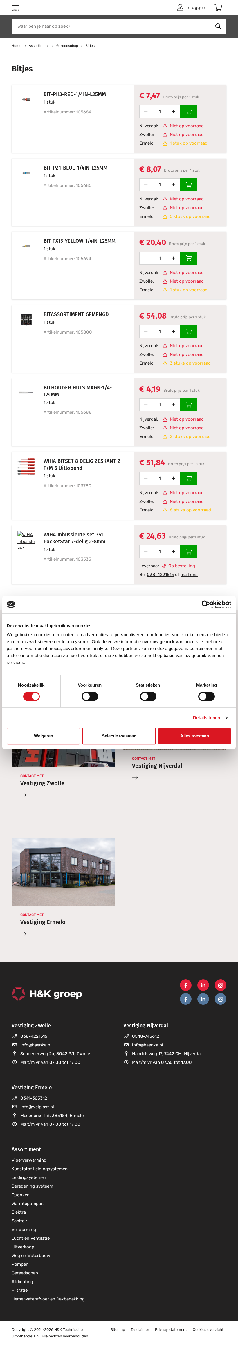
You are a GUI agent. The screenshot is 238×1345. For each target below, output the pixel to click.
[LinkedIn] (203, 985)
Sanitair (19, 1220)
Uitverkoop (23, 1247)
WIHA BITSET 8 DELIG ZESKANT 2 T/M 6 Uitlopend (82, 464)
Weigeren (43, 735)
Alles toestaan (194, 735)
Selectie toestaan (119, 735)
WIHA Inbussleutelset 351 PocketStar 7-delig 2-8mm (74, 538)
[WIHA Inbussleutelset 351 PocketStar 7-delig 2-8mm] (23, 554)
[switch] (90, 696)
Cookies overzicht (208, 1329)
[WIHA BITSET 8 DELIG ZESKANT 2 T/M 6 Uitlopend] (23, 486)
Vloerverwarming (29, 1160)
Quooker (20, 1194)
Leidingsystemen (29, 1177)
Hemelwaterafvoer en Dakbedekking (48, 1299)
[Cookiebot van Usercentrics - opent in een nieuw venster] (206, 604)
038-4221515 (160, 574)
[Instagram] (220, 985)
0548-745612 (145, 1036)
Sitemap (118, 1329)
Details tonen (206, 717)
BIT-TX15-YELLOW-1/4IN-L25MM (80, 241)
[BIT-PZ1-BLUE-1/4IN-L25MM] (23, 192)
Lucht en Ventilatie (31, 1238)
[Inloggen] (188, 111)
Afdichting (22, 1281)
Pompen (20, 1264)
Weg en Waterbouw (31, 1255)
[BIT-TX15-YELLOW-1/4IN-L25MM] (23, 265)
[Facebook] (186, 985)
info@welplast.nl (37, 1107)
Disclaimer (140, 1329)
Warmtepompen (28, 1203)
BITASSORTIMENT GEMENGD (76, 314)
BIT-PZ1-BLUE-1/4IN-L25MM (75, 168)
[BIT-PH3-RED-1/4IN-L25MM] (23, 119)
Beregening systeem (32, 1186)
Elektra (19, 1212)
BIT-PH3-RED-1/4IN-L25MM (75, 94)
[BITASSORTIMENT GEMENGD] (23, 339)
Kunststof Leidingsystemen (40, 1168)
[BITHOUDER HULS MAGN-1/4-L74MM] (23, 412)
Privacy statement (171, 1329)
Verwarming (24, 1229)
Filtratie (20, 1290)
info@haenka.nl (35, 1045)
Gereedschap (25, 1273)
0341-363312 (33, 1098)
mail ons (189, 574)
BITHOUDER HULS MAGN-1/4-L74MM (78, 391)
